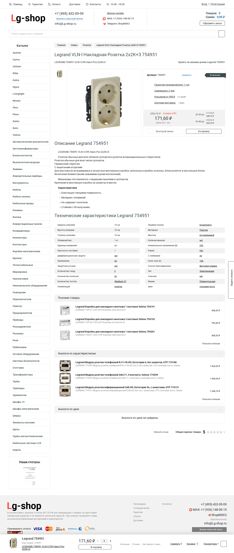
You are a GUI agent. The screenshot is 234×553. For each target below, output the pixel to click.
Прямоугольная (207, 281)
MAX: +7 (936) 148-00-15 (120, 18)
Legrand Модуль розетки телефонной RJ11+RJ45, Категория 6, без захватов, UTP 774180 (126, 362)
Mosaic (17, 100)
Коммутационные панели (27, 224)
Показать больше (211, 343)
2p (115, 276)
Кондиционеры (21, 230)
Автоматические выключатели (30, 141)
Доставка (74, 4)
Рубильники (19, 347)
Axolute (17, 52)
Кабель (17, 189)
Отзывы (136, 544)
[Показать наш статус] (29, 476)
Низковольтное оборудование (30, 285)
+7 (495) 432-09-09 (69, 13)
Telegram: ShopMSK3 (118, 23)
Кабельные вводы (23, 203)
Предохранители (22, 313)
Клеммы (18, 210)
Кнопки (17, 217)
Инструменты (20, 182)
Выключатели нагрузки (26, 162)
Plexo (16, 114)
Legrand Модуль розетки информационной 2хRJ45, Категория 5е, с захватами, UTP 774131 (127, 387)
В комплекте (206, 225)
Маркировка (20, 272)
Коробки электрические (26, 251)
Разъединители (22, 326)
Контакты (95, 4)
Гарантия (37, 4)
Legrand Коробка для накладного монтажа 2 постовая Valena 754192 (115, 319)
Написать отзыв (161, 432)
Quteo (16, 121)
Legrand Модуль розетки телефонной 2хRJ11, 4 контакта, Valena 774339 (117, 374)
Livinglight (18, 93)
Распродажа (139, 504)
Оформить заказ (212, 23)
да (115, 261)
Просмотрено (210, 544)
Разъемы (18, 333)
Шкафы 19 (18, 402)
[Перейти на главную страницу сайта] (28, 18)
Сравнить (175, 544)
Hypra (16, 87)
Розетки (87, 45)
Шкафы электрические (26, 408)
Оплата (56, 4)
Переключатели (22, 299)
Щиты (16, 429)
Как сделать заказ (151, 544)
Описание (125, 544)
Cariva (16, 59)
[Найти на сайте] (222, 33)
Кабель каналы (21, 196)
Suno (15, 128)
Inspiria (17, 450)
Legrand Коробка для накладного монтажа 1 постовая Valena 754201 (115, 331)
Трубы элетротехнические (28, 436)
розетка (118, 286)
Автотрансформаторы (25, 148)
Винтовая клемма (208, 266)
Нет (201, 250)
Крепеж (17, 258)
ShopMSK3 (219, 515)
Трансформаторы (23, 374)
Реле (15, 340)
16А (201, 261)
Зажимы (17, 169)
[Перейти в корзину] (202, 15)
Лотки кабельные (23, 265)
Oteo (15, 107)
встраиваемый (207, 235)
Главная (61, 45)
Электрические (207, 271)
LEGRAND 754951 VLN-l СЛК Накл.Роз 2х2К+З (43, 547)
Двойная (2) (120, 281)
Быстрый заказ (164, 131)
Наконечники (20, 278)
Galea (16, 80)
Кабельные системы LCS (27, 443)
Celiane (17, 66)
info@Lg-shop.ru (215, 523)
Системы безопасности (26, 361)
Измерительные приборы (27, 176)
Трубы (16, 381)
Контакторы (20, 244)
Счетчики (18, 367)
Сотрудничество (141, 508)
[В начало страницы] (224, 544)
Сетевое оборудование (26, 354)
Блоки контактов (22, 155)
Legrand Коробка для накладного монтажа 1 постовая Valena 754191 (115, 306)
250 (201, 245)
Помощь (18, 4)
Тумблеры (18, 388)
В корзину (204, 131)
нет (116, 256)
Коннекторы (20, 237)
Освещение (19, 292)
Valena (16, 135)
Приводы (18, 319)
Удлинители (19, 395)
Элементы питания (24, 422)
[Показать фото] (59, 74)
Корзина (191, 544)
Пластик (204, 230)
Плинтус (17, 306)
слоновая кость (207, 286)
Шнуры (17, 415)
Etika (15, 73)
